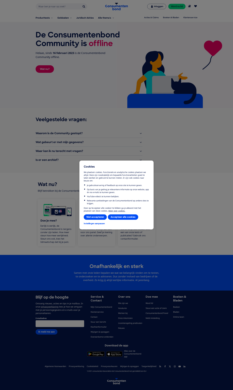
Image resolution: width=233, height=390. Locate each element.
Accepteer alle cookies (123, 217)
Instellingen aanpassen (94, 223)
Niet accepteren (95, 217)
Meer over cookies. (116, 211)
